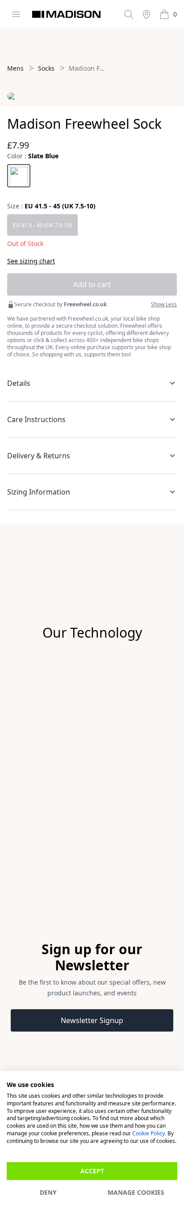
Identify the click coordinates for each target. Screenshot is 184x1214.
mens (15, 68)
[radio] (18, 175)
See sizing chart (31, 261)
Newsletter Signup (92, 1020)
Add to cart (92, 284)
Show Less (164, 304)
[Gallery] (92, 737)
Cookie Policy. (149, 1133)
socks (46, 68)
